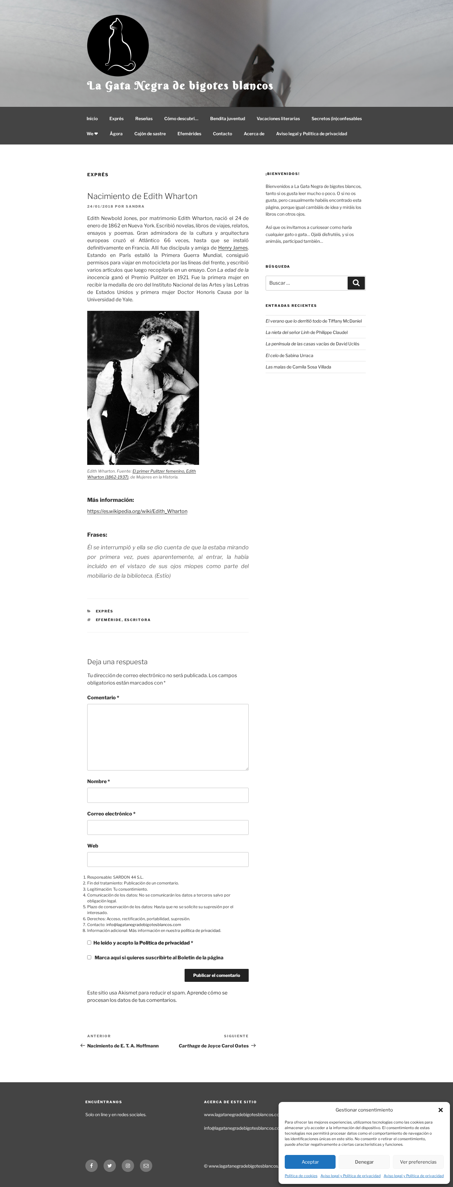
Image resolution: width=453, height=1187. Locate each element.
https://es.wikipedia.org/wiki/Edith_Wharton (137, 511)
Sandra (135, 206)
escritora (137, 620)
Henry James (233, 248)
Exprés (116, 118)
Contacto (222, 133)
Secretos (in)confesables (337, 118)
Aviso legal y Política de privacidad (350, 1175)
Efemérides (189, 133)
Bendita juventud (227, 118)
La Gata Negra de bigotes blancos (180, 85)
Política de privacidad (165, 943)
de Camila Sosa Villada (298, 366)
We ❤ (92, 133)
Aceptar (310, 1162)
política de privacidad (200, 930)
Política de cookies (301, 1175)
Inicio (92, 118)
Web (92, 846)
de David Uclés (312, 343)
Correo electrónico (111, 814)
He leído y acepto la (143, 943)
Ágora (116, 133)
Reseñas (144, 118)
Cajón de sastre (150, 133)
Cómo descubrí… (181, 118)
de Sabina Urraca (289, 355)
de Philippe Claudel (307, 332)
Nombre (98, 781)
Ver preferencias (418, 1162)
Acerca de (254, 133)
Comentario (103, 698)
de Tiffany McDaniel (314, 320)
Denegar (364, 1162)
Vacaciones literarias (278, 118)
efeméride (109, 620)
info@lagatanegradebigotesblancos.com (143, 924)
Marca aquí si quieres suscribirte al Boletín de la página (158, 958)
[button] (441, 1110)
